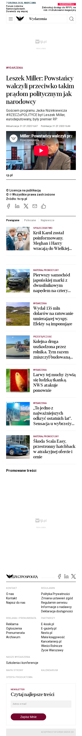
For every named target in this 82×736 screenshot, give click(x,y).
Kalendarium (49, 670)
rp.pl (9, 175)
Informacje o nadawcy (56, 607)
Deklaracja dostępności (57, 611)
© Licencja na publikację (23, 190)
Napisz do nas (15, 602)
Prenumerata (15, 633)
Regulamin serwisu (54, 602)
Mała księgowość (53, 637)
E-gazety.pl (48, 628)
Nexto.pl (46, 633)
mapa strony (14, 670)
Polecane (30, 220)
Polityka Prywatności (55, 594)
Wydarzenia (38, 19)
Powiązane (12, 220)
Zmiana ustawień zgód (57, 598)
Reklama (12, 624)
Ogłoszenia (14, 628)
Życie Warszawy (52, 650)
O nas (10, 594)
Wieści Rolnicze (51, 646)
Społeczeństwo (42, 228)
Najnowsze (47, 220)
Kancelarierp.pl (51, 641)
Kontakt (11, 598)
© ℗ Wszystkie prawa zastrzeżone (30, 194)
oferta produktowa (19, 677)
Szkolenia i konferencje (22, 663)
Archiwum (13, 637)
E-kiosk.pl (47, 624)
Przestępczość (42, 337)
